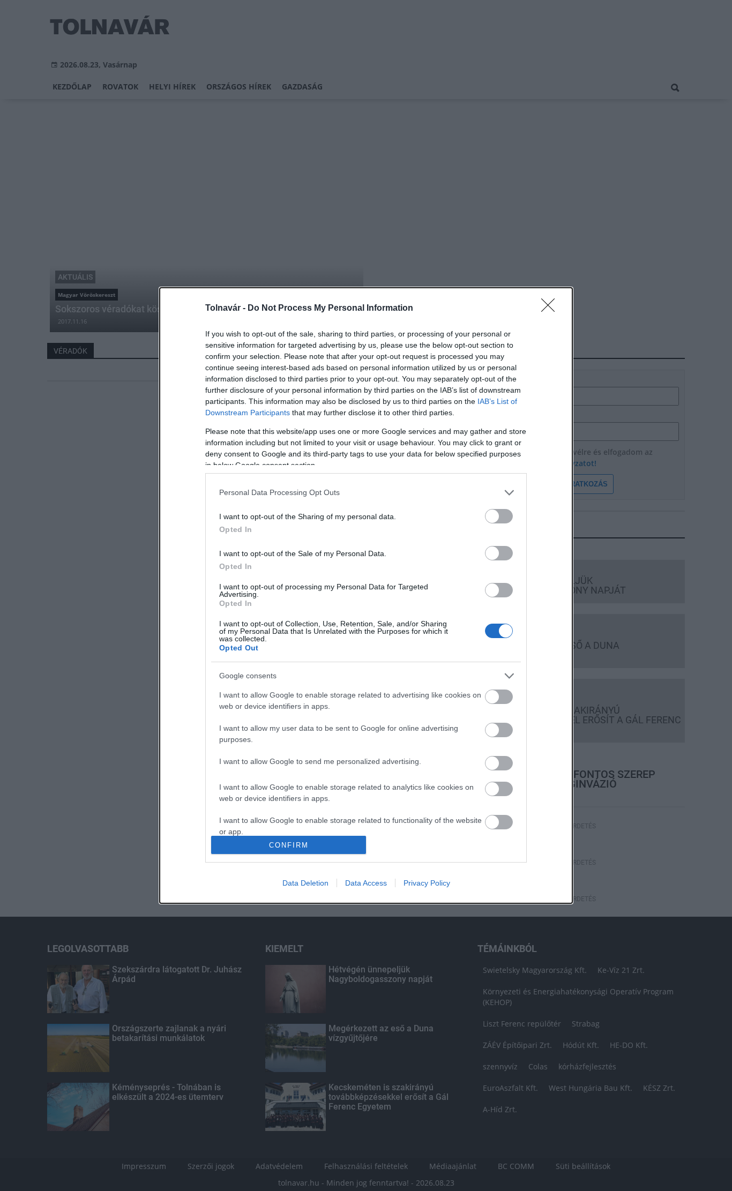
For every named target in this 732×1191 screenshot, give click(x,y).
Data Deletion (305, 883)
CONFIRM (289, 845)
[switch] (499, 516)
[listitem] (366, 492)
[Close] (551, 308)
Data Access (366, 883)
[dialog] (366, 596)
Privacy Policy (427, 883)
